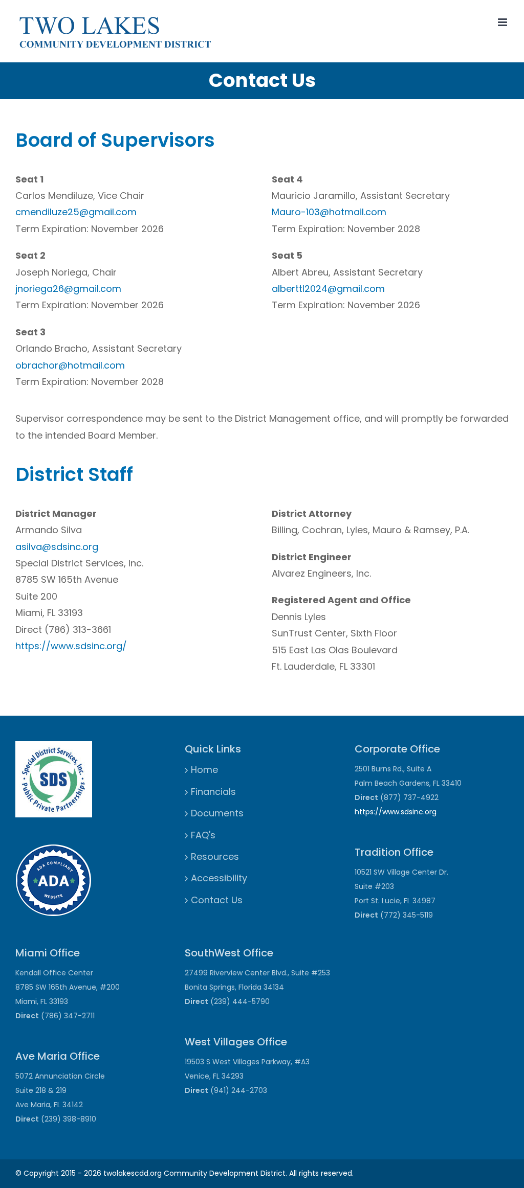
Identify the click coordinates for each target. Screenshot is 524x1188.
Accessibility (219, 878)
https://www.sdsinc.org (395, 812)
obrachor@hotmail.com (70, 365)
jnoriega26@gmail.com (68, 288)
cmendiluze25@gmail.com (76, 211)
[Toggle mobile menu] (503, 22)
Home (204, 769)
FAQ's (203, 835)
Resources (215, 856)
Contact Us (217, 900)
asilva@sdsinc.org (56, 546)
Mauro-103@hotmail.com (329, 211)
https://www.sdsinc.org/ (71, 645)
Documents (217, 813)
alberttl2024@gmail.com (328, 288)
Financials (213, 791)
